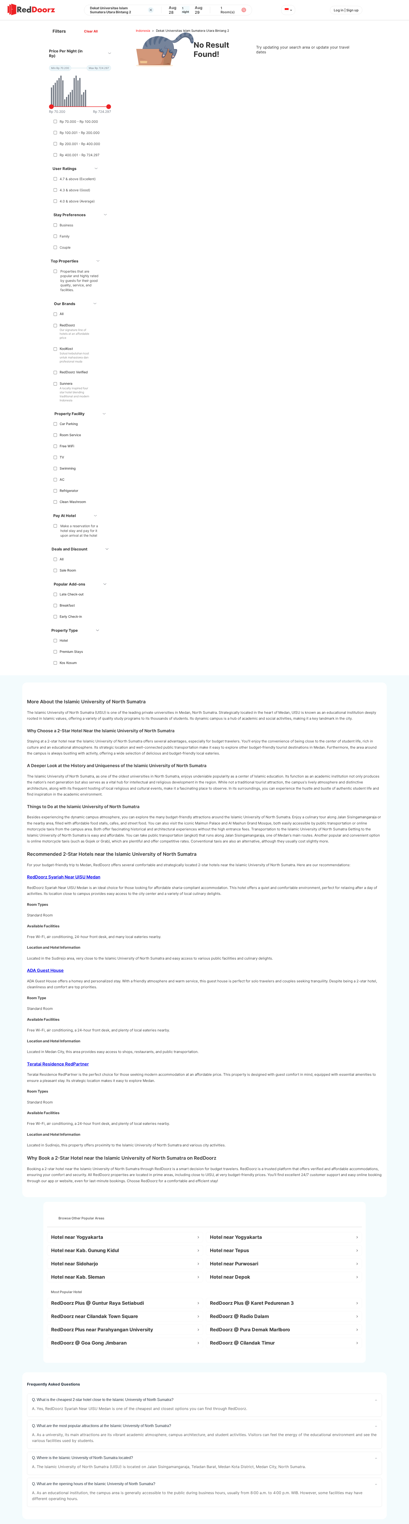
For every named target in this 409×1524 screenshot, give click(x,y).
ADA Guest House (45, 970)
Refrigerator (69, 491)
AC (62, 479)
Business (66, 225)
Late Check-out (72, 594)
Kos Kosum (68, 663)
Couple (65, 247)
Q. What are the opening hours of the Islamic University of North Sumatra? (93, 1484)
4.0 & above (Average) (77, 201)
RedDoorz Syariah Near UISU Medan (63, 876)
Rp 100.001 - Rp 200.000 (80, 133)
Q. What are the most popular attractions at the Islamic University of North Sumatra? (101, 1426)
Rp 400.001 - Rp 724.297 (79, 155)
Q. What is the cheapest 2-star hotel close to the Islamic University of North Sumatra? (102, 1400)
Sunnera (66, 383)
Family (65, 236)
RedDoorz (67, 325)
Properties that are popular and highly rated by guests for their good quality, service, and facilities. (79, 280)
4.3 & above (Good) (75, 190)
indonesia (143, 30)
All (61, 314)
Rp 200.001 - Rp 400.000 (80, 144)
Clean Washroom (73, 502)
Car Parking (69, 424)
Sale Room (68, 570)
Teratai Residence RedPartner (58, 1064)
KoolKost (66, 349)
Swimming (68, 468)
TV (62, 457)
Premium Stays (71, 652)
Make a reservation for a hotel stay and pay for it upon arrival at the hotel (79, 530)
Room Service (70, 435)
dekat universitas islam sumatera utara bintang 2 (192, 30)
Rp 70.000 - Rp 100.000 (79, 121)
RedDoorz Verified (74, 372)
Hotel (64, 640)
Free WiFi (67, 446)
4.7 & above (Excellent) (78, 179)
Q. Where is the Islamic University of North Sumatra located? (82, 1458)
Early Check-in (71, 616)
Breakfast (67, 605)
